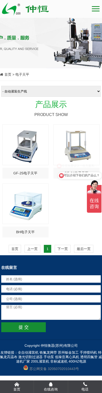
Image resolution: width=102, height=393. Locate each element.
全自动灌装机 (28, 352)
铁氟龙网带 (48, 352)
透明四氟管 (89, 357)
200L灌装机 (40, 361)
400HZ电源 (77, 361)
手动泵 (49, 357)
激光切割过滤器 (30, 357)
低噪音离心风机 (67, 357)
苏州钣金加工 (68, 352)
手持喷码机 (88, 352)
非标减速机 (59, 361)
